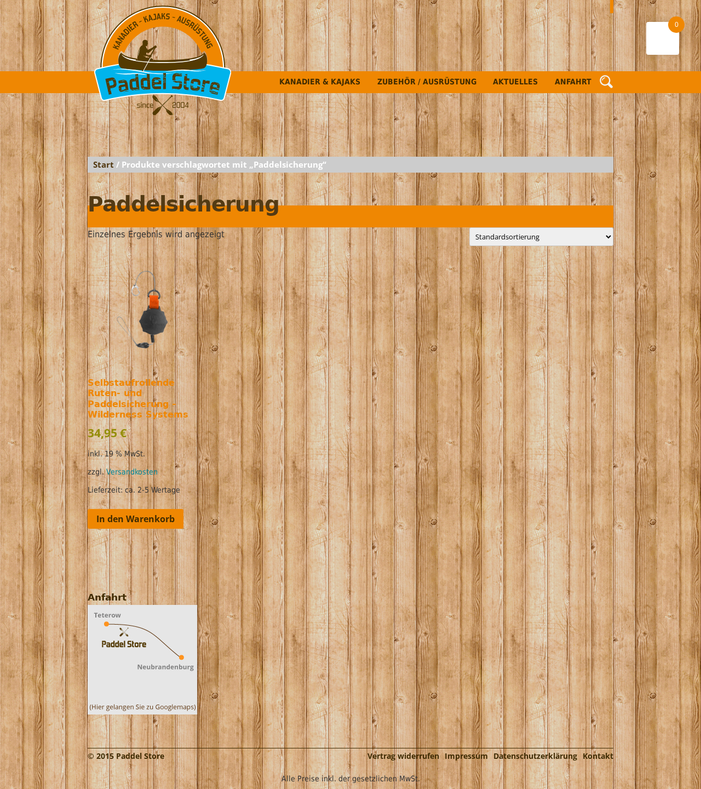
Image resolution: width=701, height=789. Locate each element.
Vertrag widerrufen (403, 756)
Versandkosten (132, 471)
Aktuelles (515, 81)
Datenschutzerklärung (535, 756)
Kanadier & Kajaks (319, 81)
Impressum (466, 756)
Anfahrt (573, 81)
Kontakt (598, 756)
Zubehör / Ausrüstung (426, 81)
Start (103, 164)
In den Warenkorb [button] (135, 519)
